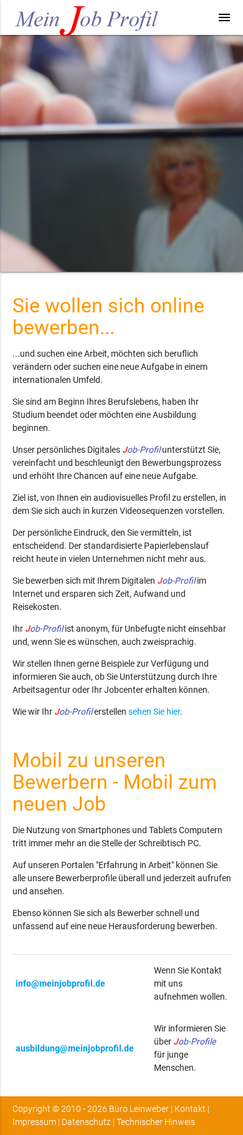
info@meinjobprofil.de (60, 983)
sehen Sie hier (154, 712)
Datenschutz (86, 1122)
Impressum (34, 1122)
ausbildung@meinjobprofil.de (75, 1048)
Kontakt (190, 1109)
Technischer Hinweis (156, 1122)
